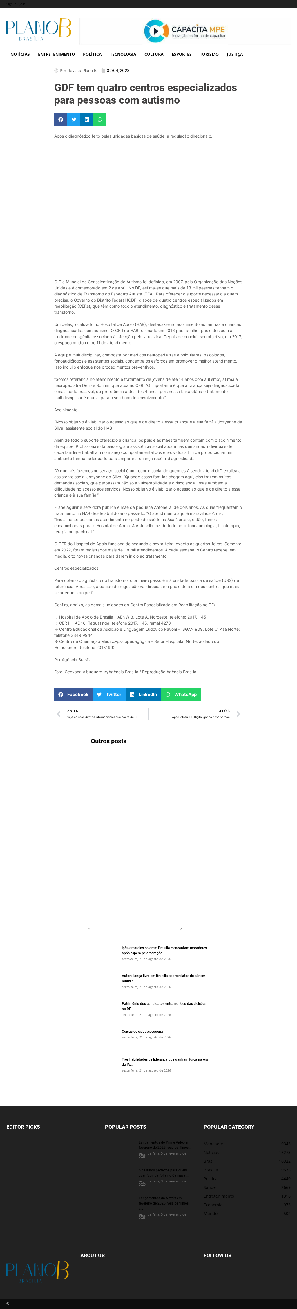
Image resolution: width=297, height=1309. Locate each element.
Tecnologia (123, 54)
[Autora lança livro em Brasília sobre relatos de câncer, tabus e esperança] (102, 983)
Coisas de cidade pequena (142, 1031)
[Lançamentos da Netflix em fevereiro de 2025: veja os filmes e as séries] (119, 1205)
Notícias (20, 54)
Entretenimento (56, 54)
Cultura (154, 54)
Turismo (209, 54)
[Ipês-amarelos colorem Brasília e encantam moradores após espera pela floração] (102, 955)
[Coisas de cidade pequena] (102, 1039)
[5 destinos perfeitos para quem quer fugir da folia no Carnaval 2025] (119, 1177)
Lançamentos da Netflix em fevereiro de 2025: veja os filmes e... (164, 1203)
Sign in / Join (15, 4)
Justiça (235, 54)
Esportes (182, 54)
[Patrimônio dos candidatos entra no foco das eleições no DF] (102, 1011)
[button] (60, 119)
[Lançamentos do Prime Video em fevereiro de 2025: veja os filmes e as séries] (119, 1149)
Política (92, 54)
